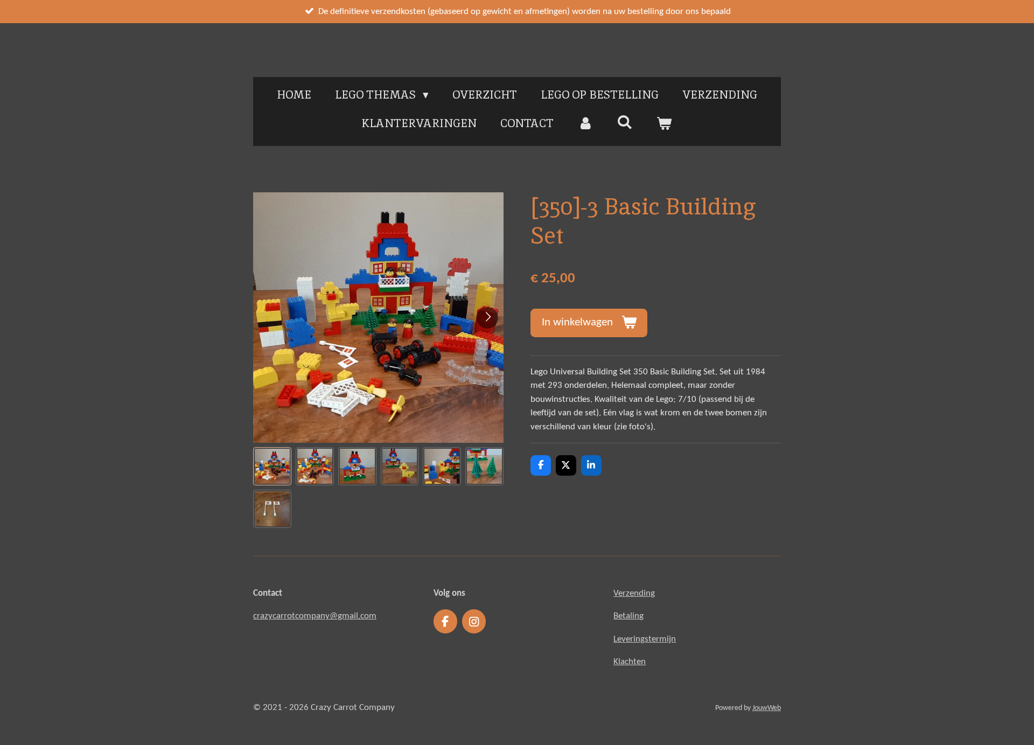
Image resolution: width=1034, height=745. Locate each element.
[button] (272, 466)
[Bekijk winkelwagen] (664, 123)
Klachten (629, 661)
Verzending (634, 593)
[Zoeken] (625, 122)
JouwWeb (766, 708)
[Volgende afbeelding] (487, 318)
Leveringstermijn (644, 639)
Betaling (628, 616)
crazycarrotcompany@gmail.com (314, 616)
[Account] (585, 123)
